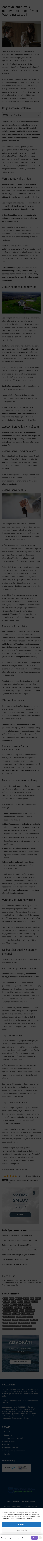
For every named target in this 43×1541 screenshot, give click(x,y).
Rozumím (21, 1524)
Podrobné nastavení (21, 1536)
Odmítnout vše (21, 1530)
